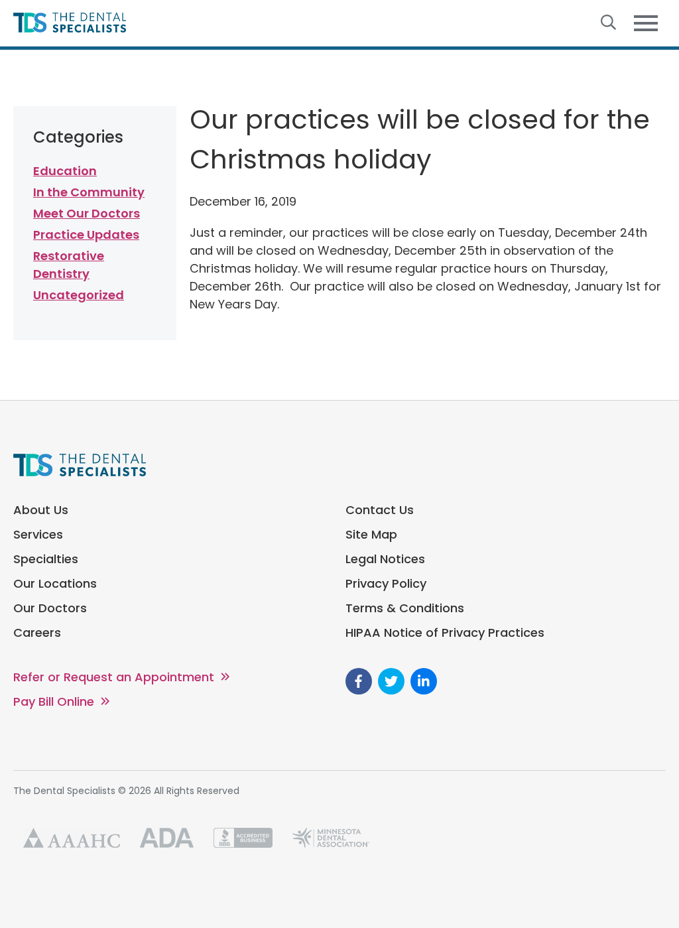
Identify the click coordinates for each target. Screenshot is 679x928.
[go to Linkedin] (423, 681)
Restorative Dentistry (68, 264)
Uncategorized (78, 295)
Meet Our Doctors (86, 213)
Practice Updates (86, 234)
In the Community (89, 192)
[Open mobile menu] (646, 23)
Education (65, 171)
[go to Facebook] (358, 681)
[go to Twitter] (391, 681)
